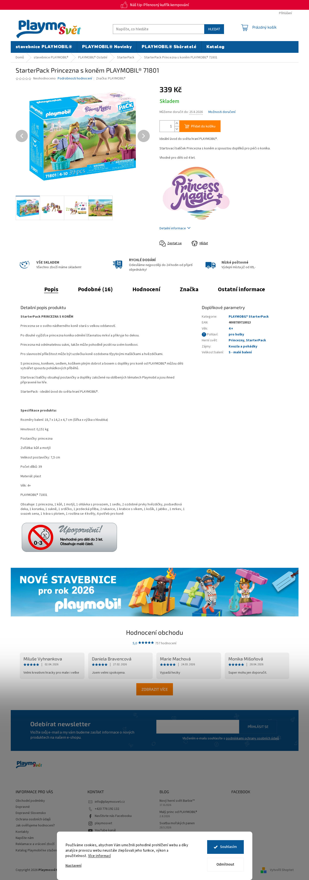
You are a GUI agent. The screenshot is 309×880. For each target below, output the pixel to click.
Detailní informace (173, 228)
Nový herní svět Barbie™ (177, 801)
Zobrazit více (154, 689)
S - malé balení (240, 352)
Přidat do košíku (203, 126)
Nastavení (73, 866)
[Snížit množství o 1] (176, 129)
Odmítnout (225, 864)
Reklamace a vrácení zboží (35, 844)
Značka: (111, 78)
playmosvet (103, 823)
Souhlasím (228, 846)
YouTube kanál (105, 830)
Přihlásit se (258, 726)
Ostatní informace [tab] (241, 289)
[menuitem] (44, 47)
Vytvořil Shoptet (282, 870)
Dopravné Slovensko (31, 813)
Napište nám (25, 837)
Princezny (236, 340)
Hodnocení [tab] (146, 289)
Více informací (99, 855)
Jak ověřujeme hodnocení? (35, 825)
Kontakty (22, 831)
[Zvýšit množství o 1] (176, 123)
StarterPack (256, 340)
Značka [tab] (189, 289)
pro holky (236, 334)
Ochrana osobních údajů (33, 819)
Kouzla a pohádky (243, 346)
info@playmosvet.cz (110, 801)
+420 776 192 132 (107, 808)
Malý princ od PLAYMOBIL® (178, 812)
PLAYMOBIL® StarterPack (249, 316)
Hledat (214, 29)
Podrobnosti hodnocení (75, 78)
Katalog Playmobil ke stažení (37, 850)
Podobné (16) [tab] (95, 289)
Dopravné (23, 806)
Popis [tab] (51, 289)
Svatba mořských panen (177, 823)
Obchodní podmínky (30, 800)
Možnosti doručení (221, 112)
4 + (231, 328)
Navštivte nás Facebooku (113, 815)
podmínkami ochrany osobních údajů (252, 738)
